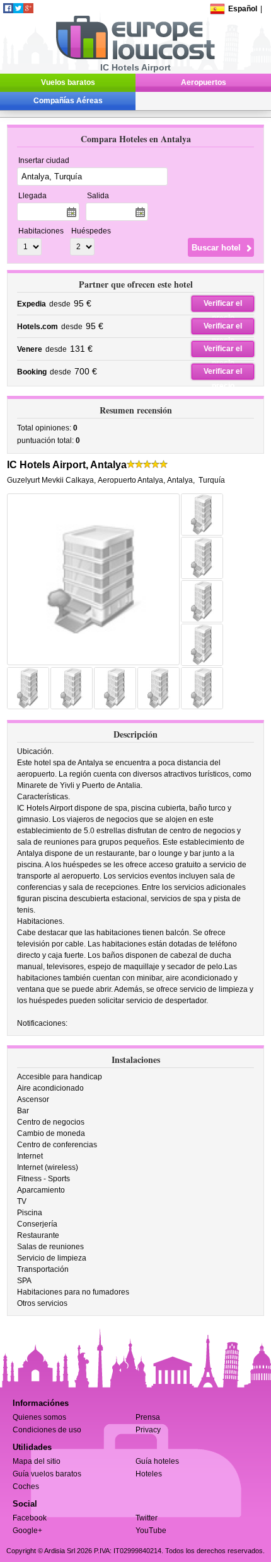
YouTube (151, 1530)
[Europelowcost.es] (135, 57)
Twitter (147, 1518)
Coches (26, 1486)
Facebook (30, 1518)
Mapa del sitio (37, 1461)
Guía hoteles (157, 1461)
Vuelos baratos (68, 82)
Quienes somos (39, 1417)
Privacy (148, 1429)
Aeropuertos (203, 82)
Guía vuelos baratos (47, 1473)
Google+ (27, 1530)
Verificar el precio (223, 305)
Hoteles (149, 1473)
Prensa (148, 1417)
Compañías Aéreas (68, 100)
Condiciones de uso (47, 1429)
